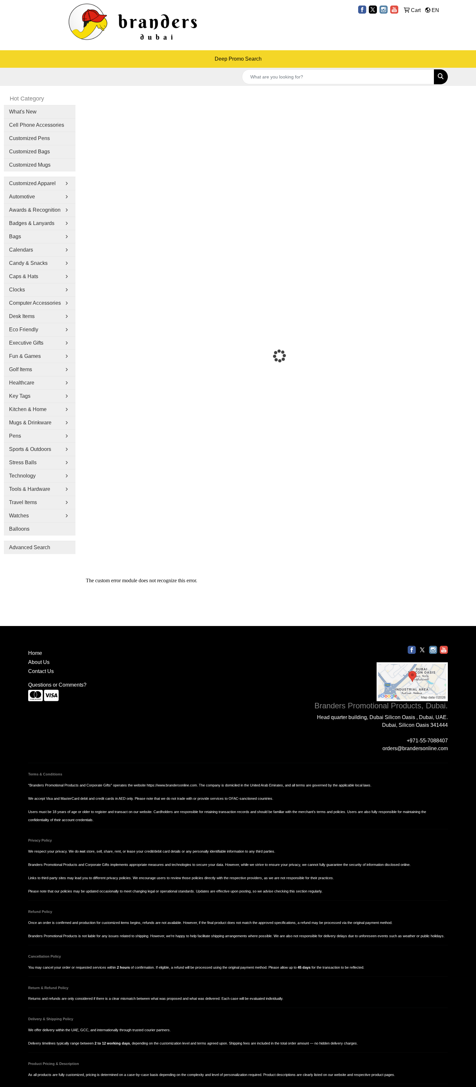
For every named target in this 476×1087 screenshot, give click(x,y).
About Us (39, 662)
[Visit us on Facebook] (362, 9)
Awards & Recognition (35, 210)
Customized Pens (29, 138)
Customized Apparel (32, 183)
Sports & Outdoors (30, 449)
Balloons (19, 529)
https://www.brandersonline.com (172, 785)
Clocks (17, 289)
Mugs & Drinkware (30, 422)
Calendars (21, 250)
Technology (22, 476)
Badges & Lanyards (31, 223)
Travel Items (23, 502)
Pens (15, 436)
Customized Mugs (30, 165)
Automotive (22, 196)
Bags (15, 236)
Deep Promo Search (238, 59)
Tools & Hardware (29, 489)
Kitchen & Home (28, 409)
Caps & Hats (23, 276)
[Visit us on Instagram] (384, 9)
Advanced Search (29, 547)
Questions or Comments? (57, 685)
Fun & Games (25, 356)
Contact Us (41, 671)
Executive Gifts (26, 343)
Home (35, 653)
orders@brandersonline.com (415, 748)
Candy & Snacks (28, 263)
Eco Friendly (23, 329)
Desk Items (22, 316)
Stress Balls (23, 462)
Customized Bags (29, 151)
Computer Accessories (35, 303)
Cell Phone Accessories (36, 125)
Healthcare (21, 382)
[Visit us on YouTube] (394, 9)
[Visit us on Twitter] (373, 9)
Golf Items (20, 369)
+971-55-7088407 (427, 740)
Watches (19, 515)
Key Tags (19, 396)
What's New (23, 111)
